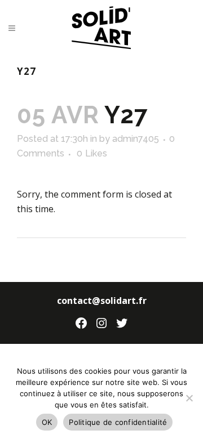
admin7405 (135, 138)
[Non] (189, 398)
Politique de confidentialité (118, 422)
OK (47, 422)
